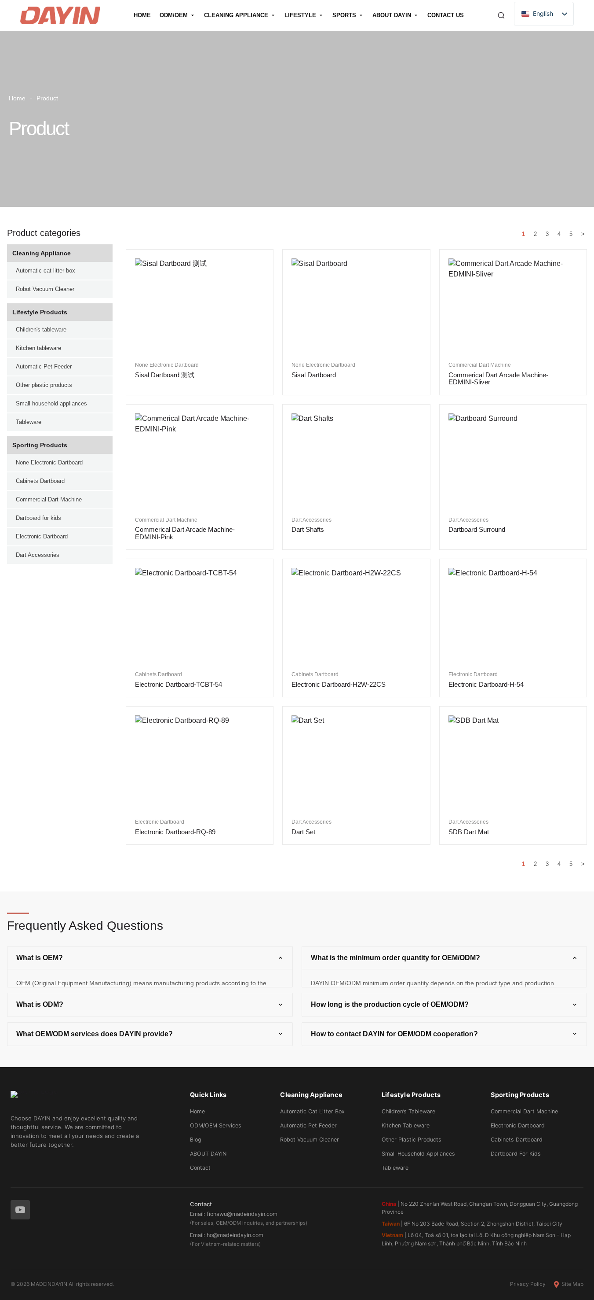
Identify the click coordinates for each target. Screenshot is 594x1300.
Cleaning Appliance (41, 253)
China (389, 1204)
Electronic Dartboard (518, 1125)
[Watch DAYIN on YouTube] (20, 1209)
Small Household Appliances (418, 1153)
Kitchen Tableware (406, 1125)
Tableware (395, 1167)
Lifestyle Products (39, 312)
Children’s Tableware (408, 1111)
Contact (200, 1167)
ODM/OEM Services (215, 1125)
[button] (149, 957)
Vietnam (392, 1235)
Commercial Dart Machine (524, 1111)
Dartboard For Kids (516, 1153)
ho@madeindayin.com (235, 1235)
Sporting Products (39, 445)
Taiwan (391, 1223)
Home (17, 98)
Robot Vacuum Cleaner (309, 1139)
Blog (195, 1139)
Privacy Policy (528, 1284)
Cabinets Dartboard (517, 1139)
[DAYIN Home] (92, 1099)
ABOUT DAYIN (208, 1153)
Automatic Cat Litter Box (312, 1111)
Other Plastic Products (411, 1139)
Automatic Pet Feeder (308, 1125)
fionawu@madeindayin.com (242, 1214)
